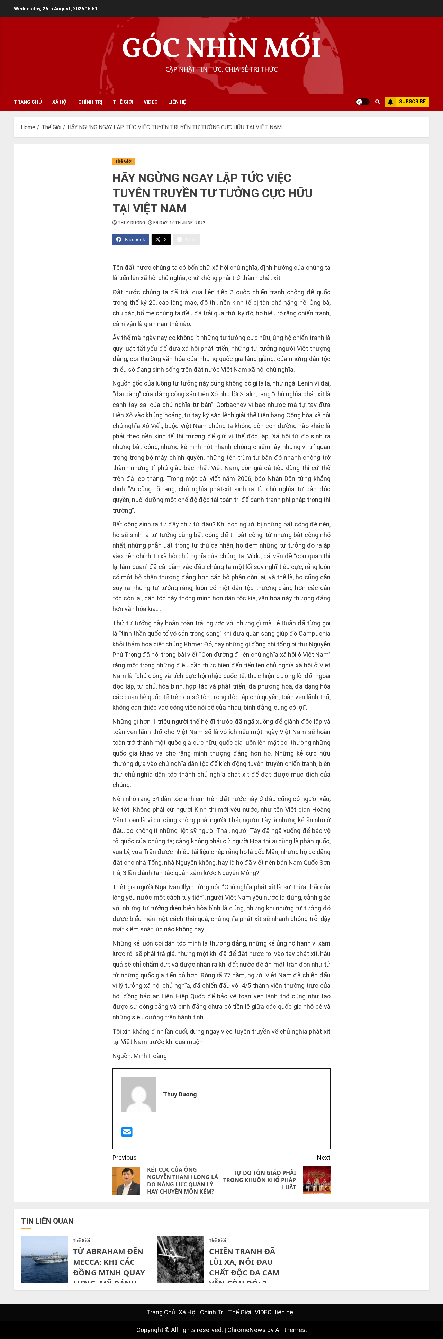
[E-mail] (127, 1134)
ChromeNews (246, 1329)
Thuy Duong (131, 222)
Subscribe (412, 101)
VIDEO (151, 102)
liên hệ (177, 102)
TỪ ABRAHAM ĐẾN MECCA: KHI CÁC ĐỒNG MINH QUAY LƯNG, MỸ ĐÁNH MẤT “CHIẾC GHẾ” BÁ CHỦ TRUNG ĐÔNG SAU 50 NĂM (109, 1283)
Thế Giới (123, 102)
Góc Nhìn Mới (222, 50)
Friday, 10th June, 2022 (179, 222)
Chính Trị (90, 102)
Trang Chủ (28, 102)
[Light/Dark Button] (363, 101)
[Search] (377, 101)
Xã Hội (60, 102)
